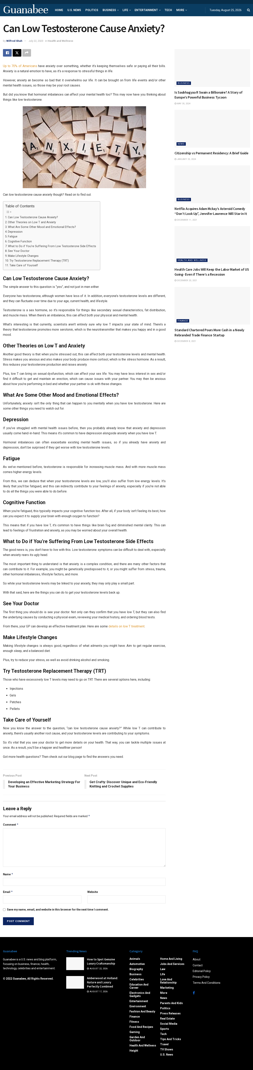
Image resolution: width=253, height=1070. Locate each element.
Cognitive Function (20, 241)
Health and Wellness (60, 40)
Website (92, 892)
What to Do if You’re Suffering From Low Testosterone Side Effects (52, 246)
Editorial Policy (202, 971)
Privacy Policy (201, 976)
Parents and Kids (171, 1003)
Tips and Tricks (170, 1039)
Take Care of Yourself (23, 265)
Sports (164, 1028)
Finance (183, 321)
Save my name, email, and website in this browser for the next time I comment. (58, 909)
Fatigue (12, 236)
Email (8, 892)
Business (109, 10)
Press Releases (170, 1013)
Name (8, 874)
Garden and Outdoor (137, 1039)
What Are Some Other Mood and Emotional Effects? (42, 227)
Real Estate (167, 1018)
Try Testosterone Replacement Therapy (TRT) (39, 260)
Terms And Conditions (206, 982)
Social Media (168, 1023)
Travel (164, 1044)
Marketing (167, 987)
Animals (134, 958)
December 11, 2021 (186, 220)
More (180, 10)
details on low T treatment (126, 626)
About (196, 959)
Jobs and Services (172, 964)
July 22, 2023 (36, 40)
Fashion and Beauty (142, 1011)
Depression (15, 231)
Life (125, 10)
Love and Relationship (168, 981)
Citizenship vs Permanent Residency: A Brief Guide (211, 153)
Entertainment (146, 10)
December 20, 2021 (186, 280)
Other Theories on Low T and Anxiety (32, 222)
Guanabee (25, 10)
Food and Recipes (141, 1026)
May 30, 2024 (183, 103)
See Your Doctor (18, 251)
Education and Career (138, 986)
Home (59, 10)
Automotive (137, 964)
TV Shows (166, 1049)
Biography (136, 969)
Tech (168, 10)
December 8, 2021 (186, 341)
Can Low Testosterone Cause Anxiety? (33, 217)
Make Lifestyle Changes (23, 256)
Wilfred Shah (14, 40)
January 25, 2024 (186, 159)
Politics (91, 10)
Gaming (134, 1032)
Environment (137, 1006)
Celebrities (136, 979)
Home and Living (171, 958)
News (181, 144)
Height (133, 1050)
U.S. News (74, 10)
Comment (11, 824)
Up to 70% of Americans (20, 66)
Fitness (134, 1021)
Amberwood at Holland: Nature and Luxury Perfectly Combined (102, 982)
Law (162, 969)
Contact (198, 965)
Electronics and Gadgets (139, 994)
